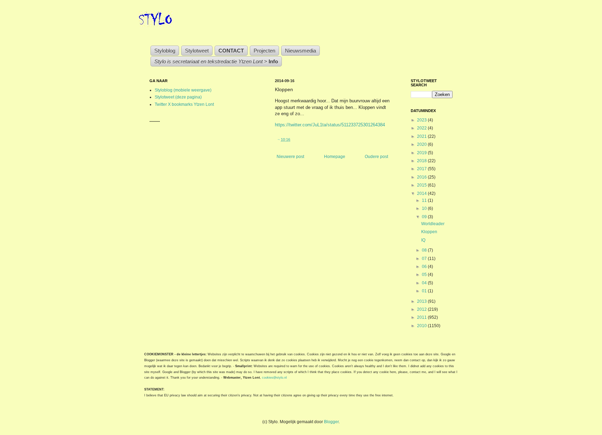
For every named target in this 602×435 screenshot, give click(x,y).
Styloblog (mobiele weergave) (183, 90)
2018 (422, 160)
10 (425, 208)
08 (425, 250)
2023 (422, 120)
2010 (422, 325)
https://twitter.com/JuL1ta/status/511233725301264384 (330, 124)
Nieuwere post (290, 156)
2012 (422, 309)
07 (425, 258)
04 (425, 282)
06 (425, 266)
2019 (422, 152)
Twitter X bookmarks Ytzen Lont (184, 104)
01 (425, 290)
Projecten (264, 51)
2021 (422, 136)
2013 (422, 301)
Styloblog (164, 51)
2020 (422, 144)
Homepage (334, 156)
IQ (423, 240)
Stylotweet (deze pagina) (178, 97)
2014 (422, 193)
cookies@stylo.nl (274, 377)
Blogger (331, 421)
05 (425, 274)
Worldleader (433, 223)
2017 (422, 168)
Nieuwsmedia (300, 51)
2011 (422, 317)
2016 (422, 177)
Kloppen (429, 231)
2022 (422, 128)
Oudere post (376, 156)
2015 (422, 185)
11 (425, 200)
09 (425, 216)
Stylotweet (197, 51)
